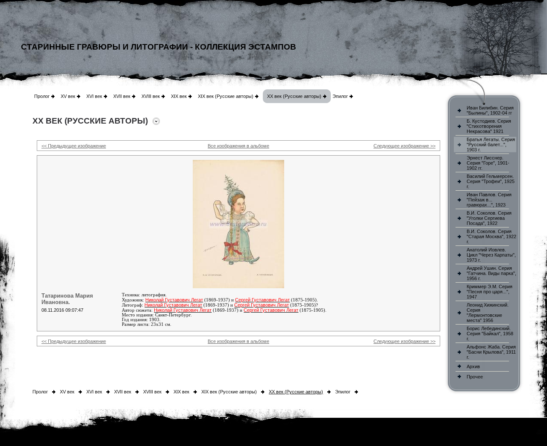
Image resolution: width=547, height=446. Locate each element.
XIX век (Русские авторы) (225, 96)
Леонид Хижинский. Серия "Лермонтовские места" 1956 (488, 312)
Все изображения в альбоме (238, 145)
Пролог (42, 96)
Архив (473, 366)
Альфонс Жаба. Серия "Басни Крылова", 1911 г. (491, 352)
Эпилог (340, 96)
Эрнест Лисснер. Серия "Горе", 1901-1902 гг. (488, 163)
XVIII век (150, 96)
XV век (68, 96)
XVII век (121, 96)
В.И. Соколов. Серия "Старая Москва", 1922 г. (491, 236)
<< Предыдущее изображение (73, 145)
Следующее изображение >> (404, 145)
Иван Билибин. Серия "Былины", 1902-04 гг (490, 110)
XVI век (94, 96)
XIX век (179, 96)
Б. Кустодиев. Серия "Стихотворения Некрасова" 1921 (489, 126)
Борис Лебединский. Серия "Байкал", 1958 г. (490, 333)
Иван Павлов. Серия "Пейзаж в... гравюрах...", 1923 (489, 199)
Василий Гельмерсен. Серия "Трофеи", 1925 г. (491, 181)
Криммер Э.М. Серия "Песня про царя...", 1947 (489, 291)
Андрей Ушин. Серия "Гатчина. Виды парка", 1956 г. (491, 273)
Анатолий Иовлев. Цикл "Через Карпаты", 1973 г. (491, 255)
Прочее (475, 376)
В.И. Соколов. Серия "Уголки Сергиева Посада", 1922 (489, 218)
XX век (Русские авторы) (294, 96)
